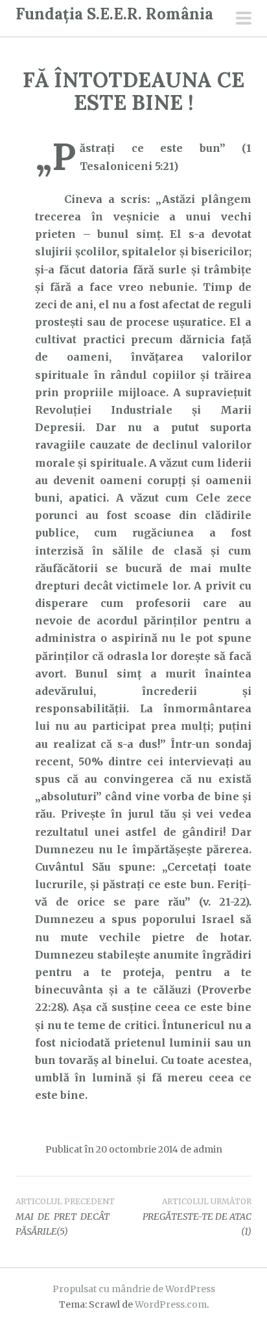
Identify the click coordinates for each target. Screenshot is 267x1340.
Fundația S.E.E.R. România (114, 14)
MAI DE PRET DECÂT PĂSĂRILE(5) (65, 1217)
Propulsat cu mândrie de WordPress (133, 1289)
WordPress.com (171, 1304)
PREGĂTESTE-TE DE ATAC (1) (197, 1217)
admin (207, 1149)
